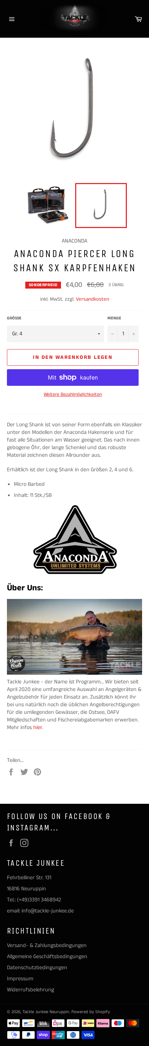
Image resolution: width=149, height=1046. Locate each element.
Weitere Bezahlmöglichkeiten (73, 394)
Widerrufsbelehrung (30, 990)
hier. (38, 727)
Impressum (20, 979)
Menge (114, 318)
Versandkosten (92, 299)
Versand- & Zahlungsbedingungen (47, 945)
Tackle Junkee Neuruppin (46, 1012)
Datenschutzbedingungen (37, 968)
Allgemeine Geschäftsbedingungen (47, 957)
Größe (14, 318)
